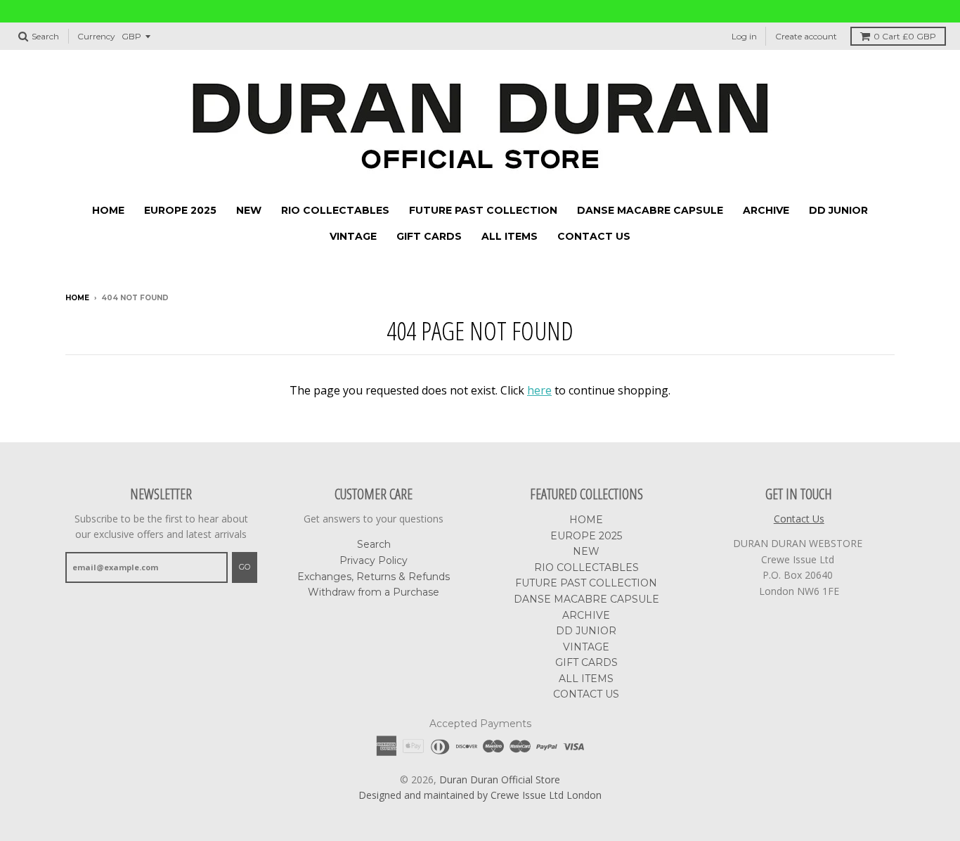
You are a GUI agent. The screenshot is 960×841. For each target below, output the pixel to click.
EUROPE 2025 (180, 210)
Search (374, 544)
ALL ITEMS (509, 236)
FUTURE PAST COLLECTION (483, 210)
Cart (905, 36)
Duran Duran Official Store (499, 779)
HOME (108, 210)
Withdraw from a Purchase (373, 592)
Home (77, 297)
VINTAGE (353, 236)
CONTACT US (593, 236)
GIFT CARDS (429, 236)
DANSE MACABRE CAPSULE (650, 210)
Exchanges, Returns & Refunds (373, 576)
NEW (248, 210)
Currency (96, 36)
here (539, 390)
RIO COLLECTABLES (335, 210)
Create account (806, 36)
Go (244, 567)
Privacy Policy (373, 560)
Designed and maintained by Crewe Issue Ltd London (480, 795)
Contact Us (799, 518)
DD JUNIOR (838, 210)
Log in (744, 36)
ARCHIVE (766, 210)
